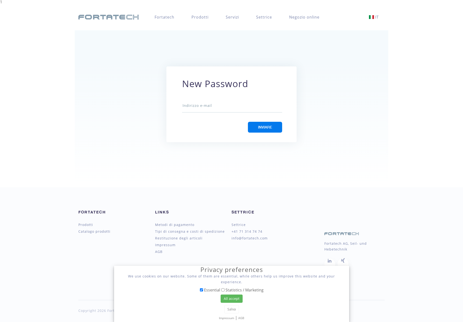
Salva (231, 309)
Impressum (165, 245)
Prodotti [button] (200, 17)
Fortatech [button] (164, 17)
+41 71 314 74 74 (247, 231)
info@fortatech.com (250, 238)
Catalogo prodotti (94, 231)
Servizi (232, 17)
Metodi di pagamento (174, 224)
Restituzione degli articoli (179, 238)
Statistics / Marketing (244, 289)
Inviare (265, 127)
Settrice (264, 17)
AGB (159, 251)
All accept (231, 298)
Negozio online (304, 17)
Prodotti (85, 224)
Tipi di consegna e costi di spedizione (190, 231)
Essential (211, 289)
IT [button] (376, 17)
